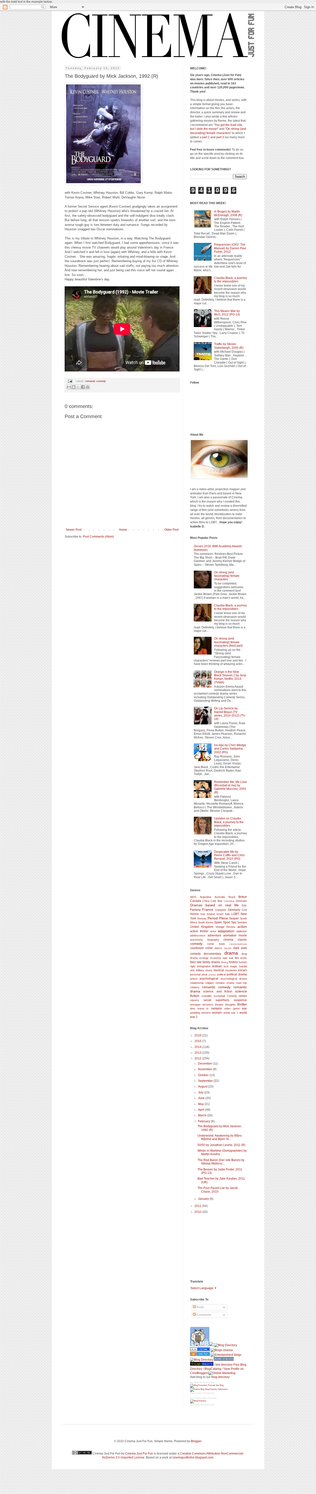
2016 (198, 1035)
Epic (244, 905)
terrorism (207, 1004)
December (205, 1063)
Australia (220, 896)
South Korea (205, 922)
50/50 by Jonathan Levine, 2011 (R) (221, 1145)
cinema (228, 939)
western (206, 1012)
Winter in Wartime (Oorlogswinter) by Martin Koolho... (222, 1152)
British (242, 897)
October (203, 1075)
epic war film (231, 957)
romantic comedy (95, 381)
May (201, 1104)
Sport (226, 922)
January (204, 1199)
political (221, 974)
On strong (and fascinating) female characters (226, 576)
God (244, 909)
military (200, 970)
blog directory (220, 1377)
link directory (224, 1364)
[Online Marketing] (222, 1373)
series (243, 996)
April (201, 1109)
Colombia (229, 901)
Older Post (171, 529)
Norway (202, 918)
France (207, 910)
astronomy (196, 939)
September (206, 1081)
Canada (195, 901)
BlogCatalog (212, 1369)
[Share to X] (78, 387)
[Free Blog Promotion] (206, 1385)
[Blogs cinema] (222, 1350)
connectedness (238, 944)
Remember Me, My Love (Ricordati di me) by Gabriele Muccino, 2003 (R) (230, 787)
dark (236, 948)
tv (207, 1008)
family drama (211, 962)
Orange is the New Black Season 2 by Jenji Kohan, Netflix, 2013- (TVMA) (230, 677)
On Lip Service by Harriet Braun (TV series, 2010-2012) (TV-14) (230, 714)
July (201, 1092)
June (201, 1098)
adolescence (197, 935)
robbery (194, 987)
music (209, 970)
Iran (202, 913)
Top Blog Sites (209, 1382)
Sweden (242, 922)
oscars (242, 970)
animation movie (235, 935)
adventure (214, 935)
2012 (198, 1058)
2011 (198, 1206)
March (202, 1115)
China (205, 900)
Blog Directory (196, 1382)
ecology (204, 957)
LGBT (235, 914)
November (205, 1069)
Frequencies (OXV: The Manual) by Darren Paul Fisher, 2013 (230, 248)
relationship (197, 982)
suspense (240, 1000)
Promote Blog (208, 1393)
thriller (242, 1004)
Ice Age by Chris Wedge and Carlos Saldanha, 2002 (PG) (230, 748)
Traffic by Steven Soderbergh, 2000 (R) (228, 345)
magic (233, 966)
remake (220, 982)
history (233, 962)
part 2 (206, 137)
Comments (203, 1315)
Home (123, 529)
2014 (198, 1047)
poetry (212, 974)
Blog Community (210, 1398)
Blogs (192, 1393)
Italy (227, 913)
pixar (205, 974)
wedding (195, 1012)
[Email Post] (70, 381)
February (204, 1121)
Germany (234, 910)
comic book (216, 943)
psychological (209, 978)
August (203, 1086)
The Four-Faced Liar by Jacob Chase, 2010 (218, 1189)
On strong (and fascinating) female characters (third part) (228, 642)
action (242, 927)
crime (209, 948)
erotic (243, 957)
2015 (198, 1041)
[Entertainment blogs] (226, 1355)
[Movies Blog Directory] (225, 1345)
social (207, 1000)
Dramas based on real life (214, 905)
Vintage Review (226, 926)
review (230, 982)
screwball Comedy (225, 995)
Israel (220, 913)
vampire (216, 1008)
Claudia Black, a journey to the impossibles (230, 279)
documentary (212, 953)
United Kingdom (201, 927)
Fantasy (195, 910)
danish (228, 948)
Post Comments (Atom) (98, 536)
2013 (198, 1052)
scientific (206, 995)
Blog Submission (208, 1405)
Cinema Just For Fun (139, 1453)
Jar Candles (195, 1405)
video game (232, 1008)
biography (213, 939)
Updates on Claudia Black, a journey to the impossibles (229, 822)
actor (213, 931)
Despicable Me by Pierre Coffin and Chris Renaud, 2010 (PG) (229, 855)
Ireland (211, 913)
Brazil (231, 896)
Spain (218, 922)
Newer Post (73, 529)
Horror (194, 914)
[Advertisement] (214, 1246)
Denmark (241, 900)
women (217, 1012)
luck (226, 966)
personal (195, 974)
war (244, 1008)
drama (231, 953)
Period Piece (218, 918)
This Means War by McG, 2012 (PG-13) (227, 312)
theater (219, 1004)
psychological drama (234, 978)
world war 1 (230, 1012)
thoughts (230, 1004)
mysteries (231, 970)
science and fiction (217, 991)
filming (224, 962)
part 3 (220, 137)
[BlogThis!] (73, 387)
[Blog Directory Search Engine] (209, 1389)
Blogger (196, 1441)
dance (218, 948)
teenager (195, 1004)
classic (242, 939)
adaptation (226, 931)
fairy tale (196, 962)
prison (194, 978)
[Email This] (68, 387)
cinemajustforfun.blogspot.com (192, 1457)
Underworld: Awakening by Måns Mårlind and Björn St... (220, 1137)
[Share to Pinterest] (87, 387)
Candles (198, 1393)
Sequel (234, 918)
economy (215, 957)
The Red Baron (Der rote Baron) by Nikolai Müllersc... (221, 1161)
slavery (194, 1000)
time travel (197, 1008)
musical (219, 970)
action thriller (199, 931)
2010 (198, 1212)
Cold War (216, 900)
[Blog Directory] (200, 1355)
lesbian (217, 966)
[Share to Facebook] (82, 387)
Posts (200, 1307)
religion (209, 982)
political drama (237, 974)
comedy (196, 944)
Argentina (205, 896)
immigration (204, 966)
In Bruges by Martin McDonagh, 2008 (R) (228, 213)
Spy (233, 922)
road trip (241, 982)
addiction (241, 931)
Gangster (220, 909)
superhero (222, 1000)
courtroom (197, 948)
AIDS (193, 896)
